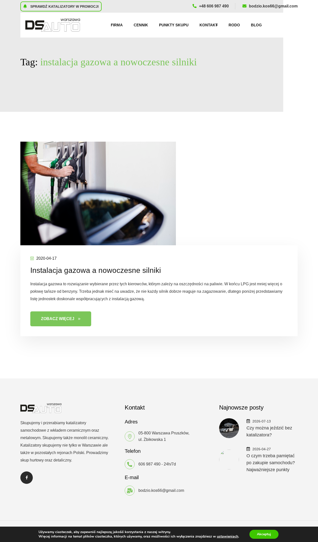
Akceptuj (264, 534)
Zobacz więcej (57, 319)
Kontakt (208, 25)
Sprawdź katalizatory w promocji (64, 6)
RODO (234, 25)
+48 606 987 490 (214, 6)
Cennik (141, 25)
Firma (117, 25)
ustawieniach (227, 536)
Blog (256, 25)
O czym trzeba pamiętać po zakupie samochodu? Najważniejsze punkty (270, 462)
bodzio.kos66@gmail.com (273, 6)
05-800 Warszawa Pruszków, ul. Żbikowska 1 (163, 436)
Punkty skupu (174, 25)
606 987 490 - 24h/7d (157, 464)
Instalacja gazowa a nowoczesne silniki (95, 270)
